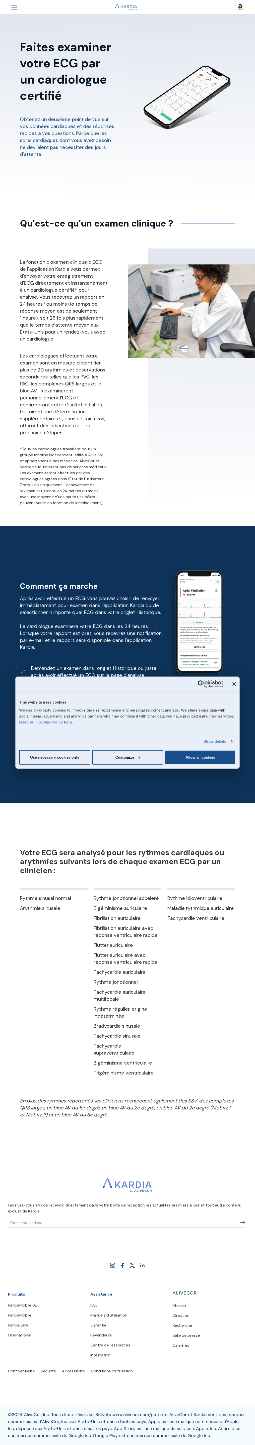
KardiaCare (18, 1325)
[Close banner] (234, 684)
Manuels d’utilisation (108, 1315)
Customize (124, 757)
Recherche (182, 1325)
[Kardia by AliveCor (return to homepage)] (127, 1185)
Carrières (181, 1345)
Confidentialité (21, 1371)
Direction (181, 1315)
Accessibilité (73, 1371)
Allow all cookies (200, 757)
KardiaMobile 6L (22, 1305)
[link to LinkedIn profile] (142, 1265)
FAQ (94, 1305)
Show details (214, 741)
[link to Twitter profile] (132, 1265)
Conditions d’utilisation (112, 1371)
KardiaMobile (19, 1315)
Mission (179, 1305)
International (19, 1335)
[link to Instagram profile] (113, 1265)
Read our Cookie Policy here (45, 722)
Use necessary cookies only (54, 757)
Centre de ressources (110, 1345)
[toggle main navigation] (14, 7)
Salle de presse (186, 1335)
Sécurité (48, 1371)
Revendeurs (101, 1335)
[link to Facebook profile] (123, 1265)
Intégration (100, 1355)
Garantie (98, 1325)
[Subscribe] (242, 1222)
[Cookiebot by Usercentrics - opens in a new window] (201, 684)
